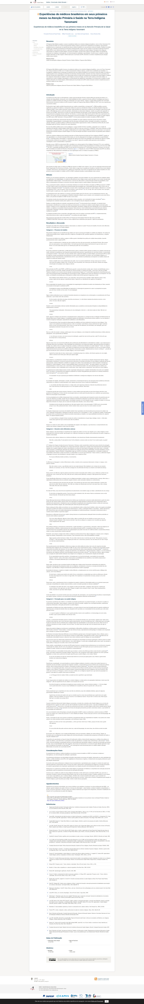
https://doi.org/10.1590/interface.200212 (79, 11)
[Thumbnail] (56, 157)
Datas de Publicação (37, 53)
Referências (35, 52)
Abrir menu (31, 2)
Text (34, 42)
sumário (48, 7)
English (113, 1)
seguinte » (74, 7)
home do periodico (36, 7)
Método (35, 45)
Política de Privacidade (97, 1001)
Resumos (35, 40)
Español (107, 1)
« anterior (57, 7)
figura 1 (76, 148)
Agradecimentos (36, 50)
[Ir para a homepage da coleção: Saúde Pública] (35, 2)
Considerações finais (38, 48)
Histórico (35, 55)
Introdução (36, 44)
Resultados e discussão (38, 47)
